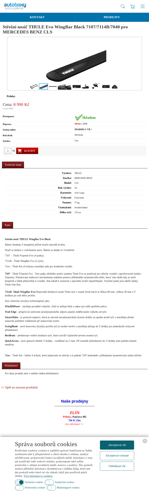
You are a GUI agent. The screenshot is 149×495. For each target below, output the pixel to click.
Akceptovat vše (117, 445)
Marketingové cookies (68, 487)
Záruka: (7, 141)
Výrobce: (67, 173)
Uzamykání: (65, 207)
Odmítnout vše (117, 466)
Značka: (67, 178)
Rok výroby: (65, 187)
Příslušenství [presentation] (11, 365)
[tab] (13, 165)
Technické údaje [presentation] (13, 164)
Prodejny (112, 17)
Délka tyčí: (66, 212)
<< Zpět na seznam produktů (19, 387)
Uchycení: (66, 197)
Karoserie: (66, 192)
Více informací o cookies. (38, 475)
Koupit (29, 151)
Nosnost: (67, 202)
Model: (68, 183)
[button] (11, 64)
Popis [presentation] (7, 225)
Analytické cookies (64, 482)
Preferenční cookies (35, 487)
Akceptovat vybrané (117, 455)
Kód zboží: (8, 135)
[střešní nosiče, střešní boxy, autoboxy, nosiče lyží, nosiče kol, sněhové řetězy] (18, 6)
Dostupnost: (8, 116)
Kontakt (37, 17)
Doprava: (7, 124)
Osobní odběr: (9, 130)
